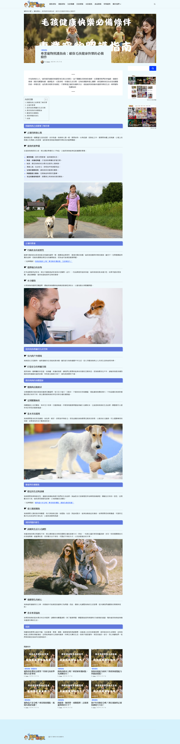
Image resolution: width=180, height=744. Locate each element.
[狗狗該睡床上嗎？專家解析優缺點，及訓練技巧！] (73, 658)
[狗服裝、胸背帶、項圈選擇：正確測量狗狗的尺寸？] (73, 689)
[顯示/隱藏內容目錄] (45, 99)
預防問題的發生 (33, 115)
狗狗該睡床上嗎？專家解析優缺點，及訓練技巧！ (53, 261)
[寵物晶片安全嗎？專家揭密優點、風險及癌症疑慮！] (39, 689)
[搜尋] (152, 68)
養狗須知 (37, 11)
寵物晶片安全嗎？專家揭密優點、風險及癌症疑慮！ (54, 502)
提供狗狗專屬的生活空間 (36, 107)
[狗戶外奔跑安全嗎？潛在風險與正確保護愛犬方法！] (107, 689)
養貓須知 (34, 669)
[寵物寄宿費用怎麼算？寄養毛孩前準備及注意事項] (39, 658)
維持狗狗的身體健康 (34, 110)
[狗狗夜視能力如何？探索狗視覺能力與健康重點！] (107, 658)
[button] (154, 4)
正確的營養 (31, 105)
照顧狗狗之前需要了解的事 (37, 102)
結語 (28, 118)
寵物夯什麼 (27, 11)
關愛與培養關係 (33, 113)
